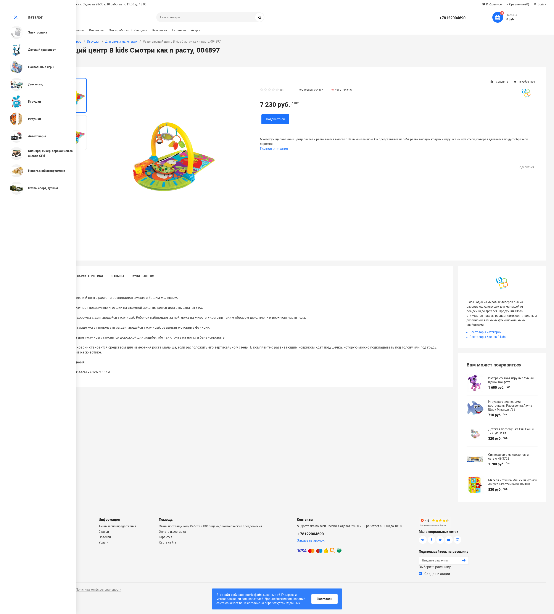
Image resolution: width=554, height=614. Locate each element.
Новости (105, 537)
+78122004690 (452, 18)
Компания (159, 30)
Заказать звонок (311, 540)
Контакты (96, 30)
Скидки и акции (437, 574)
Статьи (104, 531)
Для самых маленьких (121, 41)
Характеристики (90, 276)
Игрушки (93, 41)
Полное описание (274, 149)
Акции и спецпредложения (117, 526)
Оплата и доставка (172, 531)
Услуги (103, 542)
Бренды (78, 30)
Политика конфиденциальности (98, 589)
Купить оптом (143, 276)
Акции (195, 30)
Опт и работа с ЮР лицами (128, 30)
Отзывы (117, 276)
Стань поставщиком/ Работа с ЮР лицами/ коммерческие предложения (210, 526)
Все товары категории (485, 332)
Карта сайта (167, 542)
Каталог (35, 17)
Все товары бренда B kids (488, 337)
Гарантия (179, 30)
